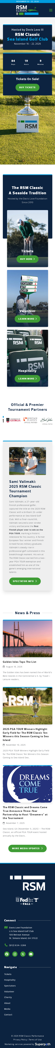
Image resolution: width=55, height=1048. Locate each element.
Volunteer (9, 991)
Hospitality (10, 980)
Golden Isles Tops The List (20, 661)
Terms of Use (35, 1039)
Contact (8, 1014)
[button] (50, 10)
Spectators (10, 985)
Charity (8, 997)
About (7, 1003)
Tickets (7, 974)
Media (7, 1009)
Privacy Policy (20, 1039)
